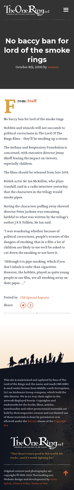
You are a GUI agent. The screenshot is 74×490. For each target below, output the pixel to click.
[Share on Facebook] (30, 305)
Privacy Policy (21, 483)
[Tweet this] (23, 305)
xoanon (53, 67)
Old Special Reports (34, 297)
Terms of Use (39, 483)
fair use (32, 421)
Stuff (31, 100)
